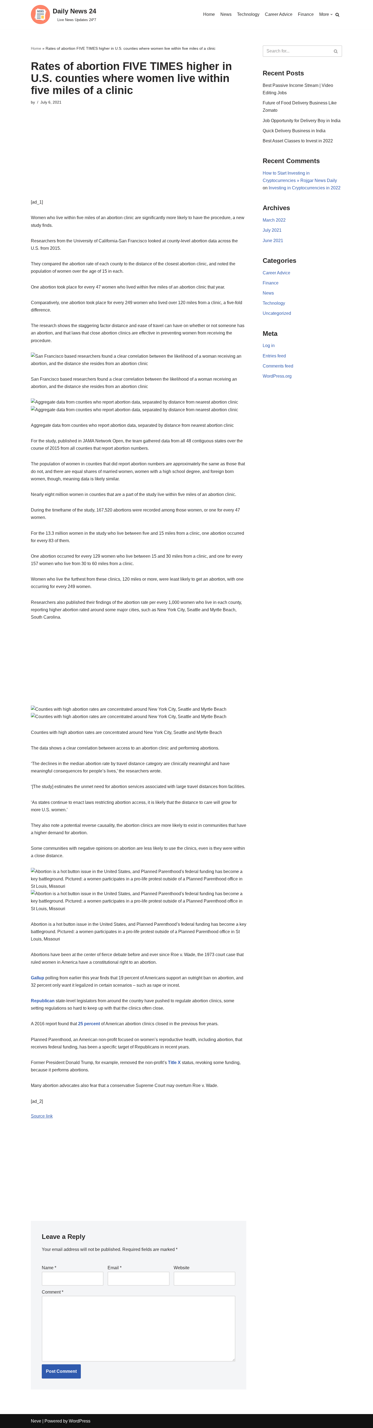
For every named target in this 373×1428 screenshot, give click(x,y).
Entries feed (274, 356)
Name (49, 1267)
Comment (52, 1292)
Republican (43, 1000)
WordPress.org (277, 376)
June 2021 (273, 240)
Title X (174, 1062)
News (226, 14)
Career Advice (278, 14)
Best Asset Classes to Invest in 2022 (298, 141)
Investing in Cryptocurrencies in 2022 (305, 188)
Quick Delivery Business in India (294, 130)
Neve (36, 1421)
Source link (42, 1116)
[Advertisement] (138, 160)
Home (209, 14)
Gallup (37, 977)
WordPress (79, 1421)
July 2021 (272, 230)
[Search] (337, 15)
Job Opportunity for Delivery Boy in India (302, 120)
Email (115, 1267)
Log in (269, 345)
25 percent (89, 1023)
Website (182, 1267)
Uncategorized (277, 313)
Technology (248, 14)
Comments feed (278, 366)
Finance (306, 14)
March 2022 (274, 220)
